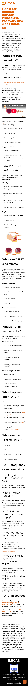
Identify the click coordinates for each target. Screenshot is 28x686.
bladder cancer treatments (13, 551)
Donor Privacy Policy (17, 682)
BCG (22, 422)
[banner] (8, 4)
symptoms (6, 123)
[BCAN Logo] (14, 661)
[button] (25, 3)
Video (4, 27)
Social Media (17, 683)
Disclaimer (10, 683)
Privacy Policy (8, 682)
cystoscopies (15, 429)
